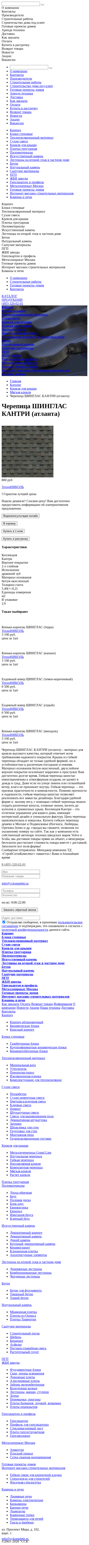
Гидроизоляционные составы (30, 1138)
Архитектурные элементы (28, 1255)
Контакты (17, 75)
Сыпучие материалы (24, 171)
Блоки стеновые (21, 134)
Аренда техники (21, 93)
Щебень (15, 1337)
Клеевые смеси (20, 1105)
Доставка (16, 97)
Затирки (16, 1123)
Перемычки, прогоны (25, 1399)
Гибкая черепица (22, 1160)
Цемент (15, 1109)
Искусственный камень (26, 156)
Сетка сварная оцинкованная (30, 1457)
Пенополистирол (22, 1072)
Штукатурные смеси (24, 1112)
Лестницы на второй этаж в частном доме (39, 160)
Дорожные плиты (22, 1377)
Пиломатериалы (21, 152)
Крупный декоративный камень (32, 1244)
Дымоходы (17, 1511)
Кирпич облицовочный (26, 1022)
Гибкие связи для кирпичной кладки (36, 1475)
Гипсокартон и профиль (27, 182)
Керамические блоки (24, 1026)
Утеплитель (18, 1069)
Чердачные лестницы (25, 1276)
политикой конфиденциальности (25, 929)
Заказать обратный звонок (19, 909)
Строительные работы (25, 82)
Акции (15, 119)
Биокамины (18, 1504)
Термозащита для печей (26, 1518)
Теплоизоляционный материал (31, 137)
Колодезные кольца (23, 1388)
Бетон (14, 163)
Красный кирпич (22, 1029)
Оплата (15, 104)
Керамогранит (20, 1247)
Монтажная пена (22, 1135)
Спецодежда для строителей (30, 1478)
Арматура (17, 1450)
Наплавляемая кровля (25, 1163)
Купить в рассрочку (24, 108)
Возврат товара (20, 112)
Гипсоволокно (20, 1435)
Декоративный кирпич (26, 1232)
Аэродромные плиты (25, 1381)
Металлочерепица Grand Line (30, 1152)
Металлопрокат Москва (26, 186)
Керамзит (16, 1341)
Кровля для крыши (23, 145)
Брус (13, 1196)
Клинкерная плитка (24, 1251)
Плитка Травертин (23, 1319)
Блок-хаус (17, 1203)
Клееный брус (20, 1218)
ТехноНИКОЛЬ (13, 487)
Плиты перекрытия (23, 1407)
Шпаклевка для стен (24, 1127)
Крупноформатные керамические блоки (38, 1047)
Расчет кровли (20, 1175)
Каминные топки (22, 1515)
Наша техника (50, 1007)
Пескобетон (18, 1094)
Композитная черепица (26, 1167)
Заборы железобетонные (27, 1384)
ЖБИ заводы (19, 178)
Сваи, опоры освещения (27, 1373)
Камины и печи (21, 197)
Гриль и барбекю (22, 1522)
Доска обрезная (21, 1192)
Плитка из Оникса (23, 1315)
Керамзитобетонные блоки (29, 1051)
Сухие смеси (19, 141)
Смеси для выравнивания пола (32, 1116)
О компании (18, 71)
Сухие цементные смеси (27, 1097)
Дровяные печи (21, 1496)
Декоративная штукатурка (28, 1120)
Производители (21, 78)
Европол (16, 1211)
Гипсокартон (19, 1421)
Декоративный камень (26, 1236)
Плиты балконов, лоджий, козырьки (35, 1403)
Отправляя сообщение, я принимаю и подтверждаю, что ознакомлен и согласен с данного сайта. (42, 925)
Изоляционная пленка (25, 1076)
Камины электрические (26, 1500)
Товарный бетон (21, 1294)
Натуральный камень (25, 167)
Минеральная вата (23, 1065)
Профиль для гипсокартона (29, 1424)
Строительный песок (25, 1333)
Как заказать (19, 101)
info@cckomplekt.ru (15, 883)
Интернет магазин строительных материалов (42, 193)
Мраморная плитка (23, 1312)
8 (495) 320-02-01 (14, 864)
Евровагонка (19, 1207)
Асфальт (16, 1344)
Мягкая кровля (20, 1171)
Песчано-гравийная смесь (28, 1348)
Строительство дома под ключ (31, 86)
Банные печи (19, 1507)
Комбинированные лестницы (31, 1272)
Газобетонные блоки (24, 1043)
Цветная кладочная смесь (28, 1101)
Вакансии (17, 123)
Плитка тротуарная (23, 148)
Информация (63, 1004)
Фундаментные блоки (25, 1369)
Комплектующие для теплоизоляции (36, 1080)
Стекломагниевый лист (26, 1428)
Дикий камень (20, 1240)
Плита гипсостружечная (27, 1432)
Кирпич (15, 130)
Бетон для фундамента (26, 1290)
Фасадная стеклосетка (25, 1482)
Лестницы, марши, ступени (29, 1392)
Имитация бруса (21, 1215)
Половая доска (20, 1200)
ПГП (13, 174)
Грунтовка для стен (23, 1131)
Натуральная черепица (26, 1156)
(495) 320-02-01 (12, 303)
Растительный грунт (24, 1352)
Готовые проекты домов (27, 89)
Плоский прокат (21, 1453)
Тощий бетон (19, 1298)
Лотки (14, 1395)
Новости (16, 115)
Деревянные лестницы (26, 1269)
